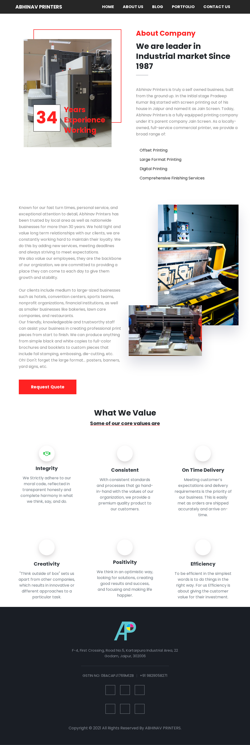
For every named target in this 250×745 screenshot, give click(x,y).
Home (109, 7)
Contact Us (216, 7)
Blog (157, 7)
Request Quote (47, 387)
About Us (133, 7)
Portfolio (183, 7)
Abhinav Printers (38, 6)
